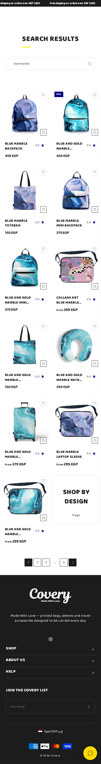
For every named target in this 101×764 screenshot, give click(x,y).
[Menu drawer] (9, 14)
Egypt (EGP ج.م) (53, 731)
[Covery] (50, 14)
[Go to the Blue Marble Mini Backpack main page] (76, 191)
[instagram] (50, 639)
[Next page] (72, 562)
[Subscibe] (88, 706)
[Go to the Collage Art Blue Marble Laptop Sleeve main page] (76, 267)
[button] (68, 14)
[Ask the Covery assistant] (90, 753)
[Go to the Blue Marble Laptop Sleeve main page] (76, 422)
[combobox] (45, 64)
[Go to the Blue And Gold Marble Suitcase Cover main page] (25, 422)
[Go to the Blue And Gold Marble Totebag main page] (25, 345)
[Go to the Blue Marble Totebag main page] (25, 191)
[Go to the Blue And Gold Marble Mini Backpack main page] (25, 267)
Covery (55, 755)
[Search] (90, 63)
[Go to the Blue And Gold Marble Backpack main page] (76, 113)
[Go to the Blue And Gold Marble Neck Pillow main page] (76, 345)
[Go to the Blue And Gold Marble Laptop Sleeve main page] (25, 499)
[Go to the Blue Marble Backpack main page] (25, 113)
